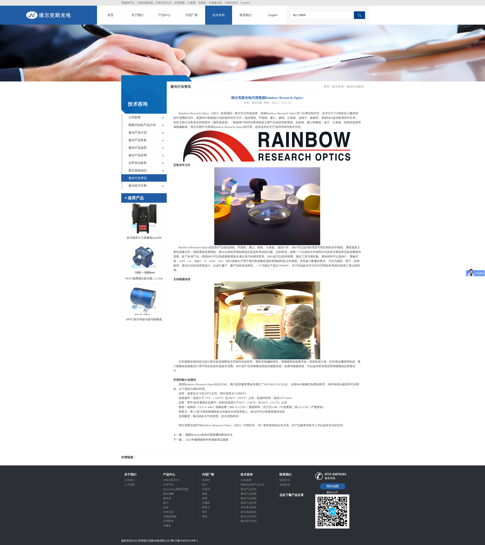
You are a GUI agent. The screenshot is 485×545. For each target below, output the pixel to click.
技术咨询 (219, 15)
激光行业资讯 (137, 178)
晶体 (165, 507)
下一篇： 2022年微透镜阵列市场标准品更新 (200, 439)
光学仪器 (168, 512)
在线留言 (284, 484)
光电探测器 (169, 516)
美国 (204, 498)
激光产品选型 (137, 147)
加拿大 (206, 507)
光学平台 (168, 484)
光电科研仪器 (147, 457)
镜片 (165, 502)
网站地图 (333, 486)
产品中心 (164, 15)
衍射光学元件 (171, 480)
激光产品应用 (137, 155)
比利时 (206, 480)
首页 (110, 15)
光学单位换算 (137, 162)
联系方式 (284, 480)
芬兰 (204, 484)
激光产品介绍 (137, 132)
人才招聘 (129, 484)
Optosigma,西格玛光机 (176, 489)
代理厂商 (191, 15)
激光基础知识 (137, 170)
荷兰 (204, 512)
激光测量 (168, 493)
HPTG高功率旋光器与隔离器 (144, 319)
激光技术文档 (137, 185)
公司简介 (129, 480)
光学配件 (168, 521)
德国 (204, 493)
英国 (204, 516)
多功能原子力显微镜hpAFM (144, 237)
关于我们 (137, 15)
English (272, 15)
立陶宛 (206, 502)
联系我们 (246, 15)
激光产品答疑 (137, 140)
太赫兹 (167, 525)
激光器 (167, 498)
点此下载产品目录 (291, 495)
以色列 (206, 489)
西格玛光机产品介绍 (142, 125)
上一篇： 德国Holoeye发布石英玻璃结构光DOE (203, 434)
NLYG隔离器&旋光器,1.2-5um (144, 278)
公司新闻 (134, 117)
